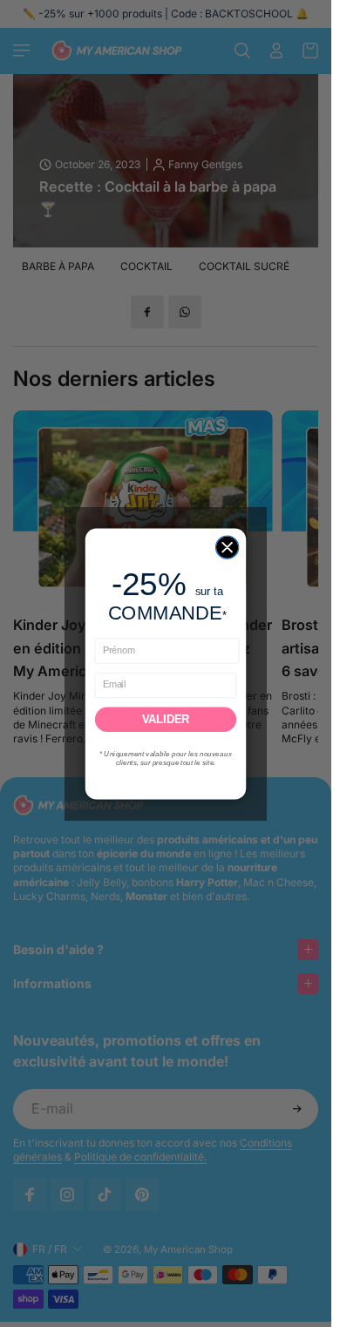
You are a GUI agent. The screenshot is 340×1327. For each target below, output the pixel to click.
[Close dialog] (226, 546)
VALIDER (165, 719)
